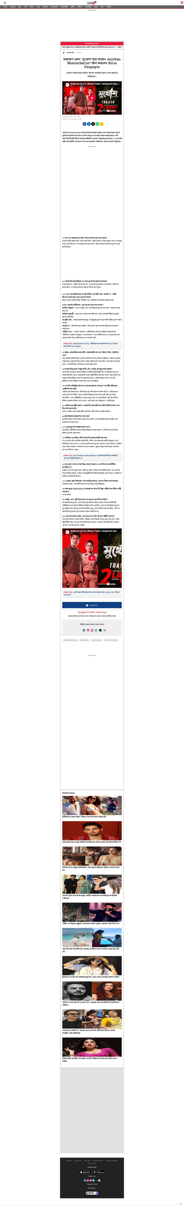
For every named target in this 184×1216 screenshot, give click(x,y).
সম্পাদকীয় (88, 7)
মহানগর (13, 7)
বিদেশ (32, 7)
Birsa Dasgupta (96, 640)
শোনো (5, 7)
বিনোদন (45, 7)
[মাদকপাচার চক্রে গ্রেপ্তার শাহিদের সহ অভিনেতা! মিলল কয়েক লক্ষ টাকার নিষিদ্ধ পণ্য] (92, 830)
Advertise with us (98, 1161)
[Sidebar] (5, 3)
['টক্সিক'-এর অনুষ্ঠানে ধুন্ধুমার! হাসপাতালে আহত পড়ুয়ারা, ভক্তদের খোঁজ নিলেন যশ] (92, 912)
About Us (69, 1161)
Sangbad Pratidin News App (92, 612)
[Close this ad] (180, 1203)
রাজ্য (19, 7)
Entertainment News (111, 640)
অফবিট (109, 7)
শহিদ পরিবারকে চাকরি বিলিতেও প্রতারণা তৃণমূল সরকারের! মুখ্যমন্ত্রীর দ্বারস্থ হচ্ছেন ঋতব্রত (113, 47)
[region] (92, 25)
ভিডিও (80, 7)
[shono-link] (182, 3)
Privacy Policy (92, 1163)
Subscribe (87, 1161)
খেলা (38, 7)
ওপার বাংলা (54, 7)
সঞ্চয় (95, 7)
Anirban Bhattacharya (70, 640)
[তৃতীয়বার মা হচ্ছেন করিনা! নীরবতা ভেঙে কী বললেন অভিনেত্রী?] (92, 805)
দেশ (25, 7)
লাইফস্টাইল (64, 7)
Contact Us (78, 1161)
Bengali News (84, 640)
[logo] (92, 3)
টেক (102, 7)
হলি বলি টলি (70, 53)
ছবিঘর (73, 7)
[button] (84, 124)
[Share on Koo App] (102, 125)
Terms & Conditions (111, 1161)
